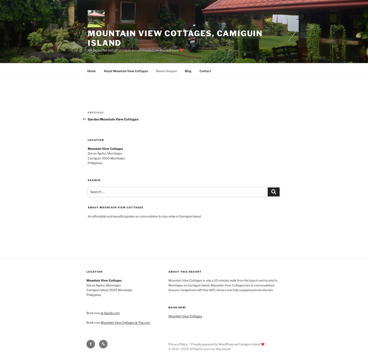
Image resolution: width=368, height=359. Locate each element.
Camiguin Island (249, 344)
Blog (188, 71)
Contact (205, 71)
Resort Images (166, 71)
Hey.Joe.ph (223, 349)
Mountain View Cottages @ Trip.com (125, 322)
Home (91, 71)
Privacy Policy (178, 344)
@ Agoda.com (110, 313)
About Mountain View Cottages (126, 71)
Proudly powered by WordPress (212, 344)
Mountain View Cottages (185, 316)
